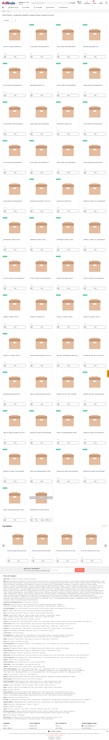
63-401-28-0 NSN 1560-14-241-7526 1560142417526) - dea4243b (90, 551)
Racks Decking (23, 687)
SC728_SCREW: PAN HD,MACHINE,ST (39, 46)
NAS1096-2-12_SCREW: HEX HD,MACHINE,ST (37, 317)
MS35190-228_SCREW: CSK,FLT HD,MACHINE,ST (65, 279)
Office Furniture (7, 678)
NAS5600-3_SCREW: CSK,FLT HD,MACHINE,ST (10, 317)
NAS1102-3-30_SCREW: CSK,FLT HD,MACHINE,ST (11, 356)
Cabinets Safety (51, 615)
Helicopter (19, 606)
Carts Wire (37, 619)
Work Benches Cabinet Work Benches (21, 717)
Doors (4, 641)
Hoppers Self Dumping (23, 659)
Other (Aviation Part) (28, 606)
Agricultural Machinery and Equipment (15, 581)
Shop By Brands (64, 7)
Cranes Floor (36, 630)
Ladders (5, 666)
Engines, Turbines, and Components (51, 587)
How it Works (59, 728)
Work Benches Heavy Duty (20, 718)
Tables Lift (29, 704)
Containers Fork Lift (64, 626)
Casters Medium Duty (13, 621)
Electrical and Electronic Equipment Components (28, 587)
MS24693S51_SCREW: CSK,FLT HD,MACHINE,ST (38, 240)
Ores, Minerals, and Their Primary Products (49, 595)
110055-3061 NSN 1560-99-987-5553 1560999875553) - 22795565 (41, 551)
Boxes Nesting (11, 612)
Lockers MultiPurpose (32, 674)
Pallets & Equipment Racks (50, 681)
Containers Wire (54, 626)
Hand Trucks (6, 655)
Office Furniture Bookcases (19, 678)
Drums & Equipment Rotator (82, 643)
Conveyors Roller (27, 628)
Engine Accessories (65, 587)
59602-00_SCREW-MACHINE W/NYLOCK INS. (40, 394)
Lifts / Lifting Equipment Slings (63, 670)
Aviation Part (6, 604)
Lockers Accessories (14, 674)
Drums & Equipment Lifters (67, 643)
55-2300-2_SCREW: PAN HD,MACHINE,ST (13, 278)
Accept (51, 738)
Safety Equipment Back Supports (53, 693)
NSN (4, 581)
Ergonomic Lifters (50, 648)
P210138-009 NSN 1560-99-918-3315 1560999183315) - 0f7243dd (16, 551)
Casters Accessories (56, 621)
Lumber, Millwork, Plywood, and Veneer (34, 592)
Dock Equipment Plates (17, 636)
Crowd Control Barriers (18, 632)
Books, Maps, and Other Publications (25, 584)
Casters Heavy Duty (67, 621)
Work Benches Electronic (52, 717)
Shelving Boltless (36, 699)
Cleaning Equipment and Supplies (61, 584)
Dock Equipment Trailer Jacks (44, 636)
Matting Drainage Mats (41, 676)
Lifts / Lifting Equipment (10, 668)
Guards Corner (27, 652)
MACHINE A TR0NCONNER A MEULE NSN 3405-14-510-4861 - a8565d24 (67, 356)
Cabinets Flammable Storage (15, 616)
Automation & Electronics (16, 578)
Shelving (5, 699)
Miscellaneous (87, 593)
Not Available (41, 497)
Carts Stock (24, 619)
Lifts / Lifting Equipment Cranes (47, 668)
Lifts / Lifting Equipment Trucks (73, 672)
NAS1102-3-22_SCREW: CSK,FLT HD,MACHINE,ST (91, 317)
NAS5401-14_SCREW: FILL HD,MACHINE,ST (94, 201)
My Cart (5, 725)
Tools (4, 706)
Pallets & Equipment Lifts (36, 681)
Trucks (5, 708)
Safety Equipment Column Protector (38, 695)
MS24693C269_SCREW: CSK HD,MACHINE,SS (90, 47)
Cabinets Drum (38, 616)
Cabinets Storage (29, 615)
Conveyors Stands (36, 628)
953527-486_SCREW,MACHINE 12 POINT (40, 471)
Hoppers (5, 659)
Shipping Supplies (8, 701)
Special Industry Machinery (32, 598)
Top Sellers (26, 7)
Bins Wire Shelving (11, 715)
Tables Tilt (36, 704)
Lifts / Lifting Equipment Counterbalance (28, 668)
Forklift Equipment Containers (38, 650)
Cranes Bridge (21, 630)
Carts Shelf (17, 619)
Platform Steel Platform (15, 685)
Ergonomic (6, 648)
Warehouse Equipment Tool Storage (60, 712)
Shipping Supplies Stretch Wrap (77, 701)
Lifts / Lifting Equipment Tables (37, 672)
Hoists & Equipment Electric (36, 657)
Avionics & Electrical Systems (29, 604)
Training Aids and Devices (82, 598)
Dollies (5, 639)
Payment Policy (33, 725)
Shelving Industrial (56, 699)
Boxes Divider (49, 612)
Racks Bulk (16, 687)
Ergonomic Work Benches (62, 648)
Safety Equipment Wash (25, 693)
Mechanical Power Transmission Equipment (46, 593)
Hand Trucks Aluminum (59, 655)
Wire (4, 715)
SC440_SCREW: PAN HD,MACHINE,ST (93, 162)
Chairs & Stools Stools (70, 623)
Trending (32, 24)
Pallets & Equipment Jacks (22, 681)
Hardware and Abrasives (65, 590)
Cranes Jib (51, 630)
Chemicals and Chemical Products (43, 584)
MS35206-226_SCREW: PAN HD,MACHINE (93, 471)
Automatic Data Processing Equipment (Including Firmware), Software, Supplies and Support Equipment (65, 582)
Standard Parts (61, 606)
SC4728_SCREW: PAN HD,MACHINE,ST (13, 123)
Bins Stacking (37, 610)
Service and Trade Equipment (76, 596)
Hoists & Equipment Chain (21, 657)
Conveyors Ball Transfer (16, 628)
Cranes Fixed (29, 630)
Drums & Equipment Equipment (23, 643)
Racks (5, 687)
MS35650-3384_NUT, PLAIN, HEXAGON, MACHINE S (93, 394)
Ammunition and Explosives (31, 582)
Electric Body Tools (70, 608)
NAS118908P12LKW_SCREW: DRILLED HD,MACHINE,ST (39, 510)
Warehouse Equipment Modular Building (40, 712)
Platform (5, 685)
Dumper (5, 645)
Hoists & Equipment (8, 657)
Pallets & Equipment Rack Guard (52, 682)
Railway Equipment (15, 596)
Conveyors (6, 628)
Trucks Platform (25, 708)
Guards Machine (12, 652)
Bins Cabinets (10, 610)
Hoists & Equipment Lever (67, 657)
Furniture (73, 587)
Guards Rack (35, 652)
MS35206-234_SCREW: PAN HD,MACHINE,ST (64, 201)
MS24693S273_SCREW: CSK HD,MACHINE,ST (64, 124)
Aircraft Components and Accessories (59, 581)
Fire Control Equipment (13, 589)
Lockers (5, 674)
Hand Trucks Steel (70, 655)
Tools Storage (17, 706)
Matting (5, 676)
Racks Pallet (31, 687)
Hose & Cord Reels (8, 662)
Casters (5, 621)
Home (3, 11)
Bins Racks (30, 610)
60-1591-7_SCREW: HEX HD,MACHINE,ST (40, 278)
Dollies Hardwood (28, 639)
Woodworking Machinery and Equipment (65, 598)
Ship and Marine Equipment (92, 596)
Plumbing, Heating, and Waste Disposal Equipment (70, 593)
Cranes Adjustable (12, 630)
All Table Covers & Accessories (30, 602)
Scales (5, 697)
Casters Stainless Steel (26, 621)
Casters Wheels (46, 621)
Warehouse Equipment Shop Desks (20, 712)
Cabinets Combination (40, 615)
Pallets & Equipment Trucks (36, 682)
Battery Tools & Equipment (57, 608)
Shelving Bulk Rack (46, 699)
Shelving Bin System (26, 699)
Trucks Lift (10, 708)
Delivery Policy (33, 728)
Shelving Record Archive (77, 699)
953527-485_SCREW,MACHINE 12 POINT (13, 509)
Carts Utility (31, 619)
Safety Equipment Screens (62, 691)
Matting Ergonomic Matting (68, 676)
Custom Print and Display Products (12, 602)
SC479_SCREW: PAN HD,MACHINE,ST (93, 123)
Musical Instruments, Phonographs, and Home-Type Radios (23, 595)
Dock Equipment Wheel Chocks (61, 636)
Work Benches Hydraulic (34, 718)
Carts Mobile (10, 619)
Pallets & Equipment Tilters (21, 682)
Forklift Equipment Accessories (22, 650)
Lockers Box (23, 674)
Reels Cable (10, 689)
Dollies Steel (54, 639)
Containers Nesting (14, 626)
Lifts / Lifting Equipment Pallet (26, 670)
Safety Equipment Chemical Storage (19, 695)
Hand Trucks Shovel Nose (82, 655)
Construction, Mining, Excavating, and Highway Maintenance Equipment (46, 585)
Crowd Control (7, 632)
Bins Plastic (17, 610)
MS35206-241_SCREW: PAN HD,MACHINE (40, 432)
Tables (5, 704)
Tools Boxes (10, 706)
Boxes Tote (26, 612)
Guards (5, 652)
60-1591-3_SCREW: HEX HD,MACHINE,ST (93, 278)
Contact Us (108, 374)
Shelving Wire (87, 699)
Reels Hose (17, 689)
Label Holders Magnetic (18, 664)
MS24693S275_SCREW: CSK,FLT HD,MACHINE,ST (65, 240)
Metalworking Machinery (73, 592)
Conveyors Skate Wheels (67, 628)
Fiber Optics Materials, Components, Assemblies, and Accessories (36, 589)
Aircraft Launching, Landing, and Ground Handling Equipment (85, 581)
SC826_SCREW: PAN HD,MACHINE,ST (92, 85)
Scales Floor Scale (23, 697)
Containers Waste (45, 626)
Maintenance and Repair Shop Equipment (55, 592)
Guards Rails (43, 652)
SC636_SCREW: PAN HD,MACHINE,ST (39, 123)
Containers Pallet (24, 626)
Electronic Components (30, 578)
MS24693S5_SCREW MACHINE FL (12, 394)
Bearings (94, 582)
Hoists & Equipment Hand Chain (52, 657)
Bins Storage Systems (47, 610)
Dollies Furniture (19, 639)
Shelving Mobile (66, 699)
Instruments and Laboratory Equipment (82, 590)
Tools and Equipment (9, 608)
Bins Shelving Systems (14, 699)
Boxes (5, 612)
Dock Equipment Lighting (58, 635)
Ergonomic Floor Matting (29, 648)
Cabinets (5, 615)
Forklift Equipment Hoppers (54, 650)
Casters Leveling (77, 621)
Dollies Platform (46, 639)
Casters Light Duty (86, 621)
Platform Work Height (27, 685)
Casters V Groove (37, 621)
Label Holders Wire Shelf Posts (32, 664)
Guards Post (20, 652)
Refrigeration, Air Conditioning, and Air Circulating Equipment (36, 596)
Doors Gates (18, 641)
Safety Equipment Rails (48, 691)
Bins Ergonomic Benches (16, 648)
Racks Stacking (58, 687)
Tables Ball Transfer (21, 704)
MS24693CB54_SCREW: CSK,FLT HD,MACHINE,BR (11, 240)
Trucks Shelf (33, 708)
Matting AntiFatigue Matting (15, 676)
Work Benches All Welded (38, 717)
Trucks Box (17, 708)
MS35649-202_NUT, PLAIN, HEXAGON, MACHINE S (66, 394)
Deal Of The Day (14, 7)
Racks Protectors (48, 687)
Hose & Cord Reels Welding (37, 662)
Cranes (5, 630)
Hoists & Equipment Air (80, 657)
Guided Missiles (54, 590)
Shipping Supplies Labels (34, 701)
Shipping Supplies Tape (47, 701)
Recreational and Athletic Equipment (70, 595)
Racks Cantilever (39, 687)
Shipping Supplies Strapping (61, 701)
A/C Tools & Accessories (22, 608)
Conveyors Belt (46, 628)
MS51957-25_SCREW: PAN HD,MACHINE (93, 432)
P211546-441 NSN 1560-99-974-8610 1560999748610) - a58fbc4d (65, 551)
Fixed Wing (13, 606)
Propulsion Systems (40, 606)
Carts (4, 619)
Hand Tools (12, 590)
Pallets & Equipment (8, 681)
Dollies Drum (11, 639)
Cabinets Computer (29, 616)
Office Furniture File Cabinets (34, 678)
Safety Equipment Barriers (34, 691)
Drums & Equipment (8, 643)
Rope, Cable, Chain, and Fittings (60, 596)
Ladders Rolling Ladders (39, 666)
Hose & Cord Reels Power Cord (22, 662)
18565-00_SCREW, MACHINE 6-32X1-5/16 (14, 432)
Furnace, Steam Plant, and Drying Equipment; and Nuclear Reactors (33, 590)
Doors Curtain (10, 641)
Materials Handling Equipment (15, 592)
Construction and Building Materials (19, 585)
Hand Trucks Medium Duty (45, 655)
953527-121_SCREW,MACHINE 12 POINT (67, 432)
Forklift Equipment (8, 650)
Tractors (51, 598)
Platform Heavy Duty (50, 685)
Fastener (55, 604)
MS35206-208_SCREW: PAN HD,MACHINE (67, 471)
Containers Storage (35, 626)
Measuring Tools (13, 593)
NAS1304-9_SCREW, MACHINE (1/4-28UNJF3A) (12, 47)
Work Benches (7, 717)
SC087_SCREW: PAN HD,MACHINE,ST (12, 201)
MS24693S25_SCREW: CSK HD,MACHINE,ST (37, 86)
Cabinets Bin (21, 615)
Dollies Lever (37, 639)
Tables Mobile (11, 704)
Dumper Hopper (12, 645)
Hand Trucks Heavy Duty (32, 655)
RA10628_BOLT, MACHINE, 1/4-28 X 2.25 (40, 201)
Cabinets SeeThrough (48, 616)
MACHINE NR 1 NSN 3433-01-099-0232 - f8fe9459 (94, 356)
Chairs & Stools (7, 623)
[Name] (70, 3)
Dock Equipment (7, 635)
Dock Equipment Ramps (30, 636)
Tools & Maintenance (51, 606)
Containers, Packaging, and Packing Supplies (76, 585)
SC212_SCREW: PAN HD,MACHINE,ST (12, 85)
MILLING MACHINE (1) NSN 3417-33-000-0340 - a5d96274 (40, 356)
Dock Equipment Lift (31, 635)
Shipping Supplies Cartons (20, 701)
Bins (4, 610)
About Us (58, 725)
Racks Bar (9, 687)
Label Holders (7, 664)
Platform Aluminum (39, 685)
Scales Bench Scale (13, 697)
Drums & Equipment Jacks (52, 643)
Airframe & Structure (16, 604)
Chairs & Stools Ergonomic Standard (21, 623)
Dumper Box (20, 645)
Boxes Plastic (19, 612)
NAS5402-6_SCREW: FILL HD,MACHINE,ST (94, 239)
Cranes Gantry (44, 630)
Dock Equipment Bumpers (44, 635)
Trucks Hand (54, 708)
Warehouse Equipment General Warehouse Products (29, 711)
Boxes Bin (32, 612)
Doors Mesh (25, 641)
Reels (4, 689)
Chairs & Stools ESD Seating (39, 623)
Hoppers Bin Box (13, 659)
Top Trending (39, 7)
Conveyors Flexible (55, 628)
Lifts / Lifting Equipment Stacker (20, 672)
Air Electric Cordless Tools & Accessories (39, 608)
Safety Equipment (8, 691)
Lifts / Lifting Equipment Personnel (55, 672)
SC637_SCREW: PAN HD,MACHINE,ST (66, 46)
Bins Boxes (24, 610)
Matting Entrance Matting (54, 676)
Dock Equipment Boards (19, 635)
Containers (6, 626)
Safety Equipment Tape (38, 693)
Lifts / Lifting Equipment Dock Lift (65, 668)
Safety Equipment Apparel (20, 691)
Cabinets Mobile (13, 615)
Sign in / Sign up (7, 728)
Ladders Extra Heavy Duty (15, 666)
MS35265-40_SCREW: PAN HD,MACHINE (13, 471)
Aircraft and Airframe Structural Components (37, 581)
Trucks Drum (47, 708)
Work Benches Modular (47, 718)
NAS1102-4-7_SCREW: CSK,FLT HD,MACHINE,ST (65, 317)
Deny (58, 738)
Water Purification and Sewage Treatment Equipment (24, 599)
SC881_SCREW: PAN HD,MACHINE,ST (66, 162)
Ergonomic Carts (41, 648)
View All (104, 525)
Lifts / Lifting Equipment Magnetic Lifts (44, 670)
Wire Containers (21, 715)
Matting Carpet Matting (29, 676)
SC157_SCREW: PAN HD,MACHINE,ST (39, 162)
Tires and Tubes (44, 598)
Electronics (6, 578)
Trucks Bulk (40, 708)
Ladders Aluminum (27, 666)
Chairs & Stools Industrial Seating (55, 623)
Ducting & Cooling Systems (45, 604)
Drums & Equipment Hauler (38, 643)
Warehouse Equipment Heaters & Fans (52, 711)
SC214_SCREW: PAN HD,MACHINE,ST (12, 162)
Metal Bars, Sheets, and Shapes (26, 593)
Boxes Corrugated (40, 612)
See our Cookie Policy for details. (54, 735)
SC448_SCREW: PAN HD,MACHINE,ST (66, 85)
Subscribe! (80, 570)
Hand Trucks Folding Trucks (18, 655)
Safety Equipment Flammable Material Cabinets (60, 695)
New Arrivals (51, 7)
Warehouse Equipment (9, 711)
